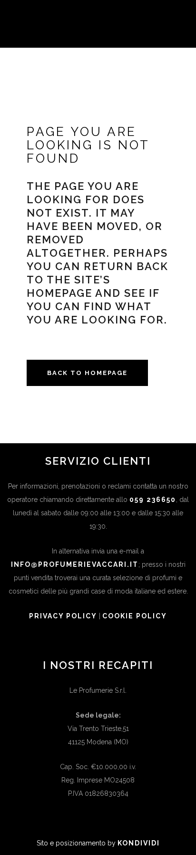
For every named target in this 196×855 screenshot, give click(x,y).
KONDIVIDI (139, 843)
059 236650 (152, 499)
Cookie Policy (134, 616)
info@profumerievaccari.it (74, 564)
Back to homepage (87, 372)
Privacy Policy (63, 616)
